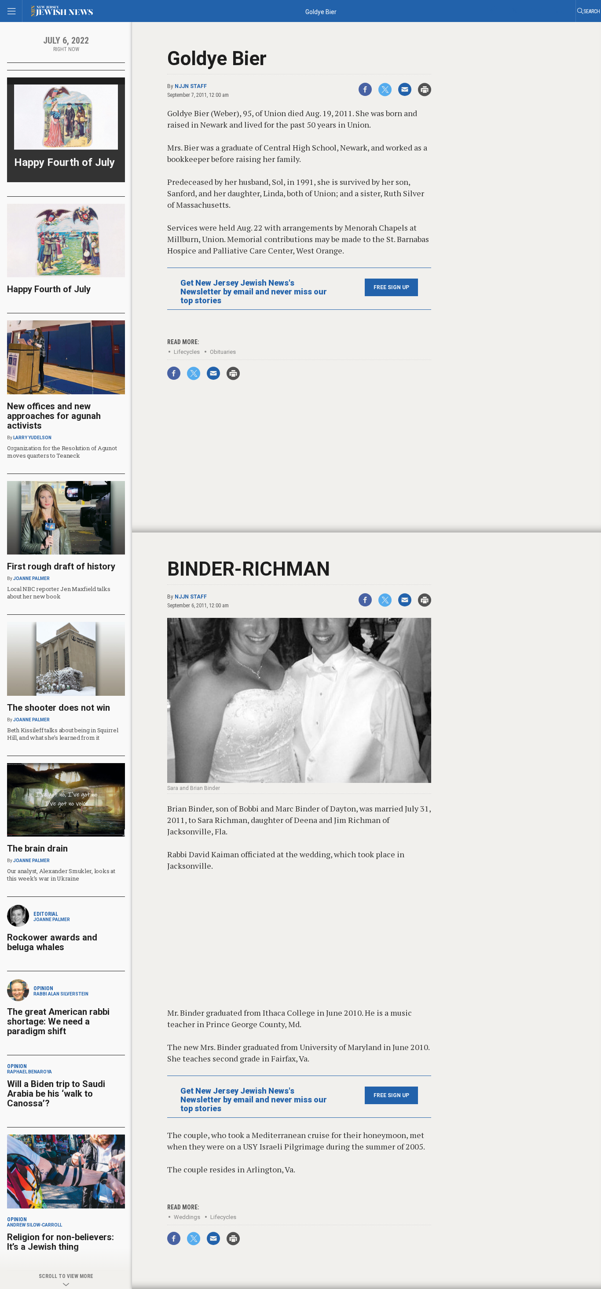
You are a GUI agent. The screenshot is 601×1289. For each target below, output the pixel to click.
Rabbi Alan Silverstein (60, 994)
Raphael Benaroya (29, 1071)
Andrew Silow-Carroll (34, 1225)
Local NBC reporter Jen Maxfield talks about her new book (58, 592)
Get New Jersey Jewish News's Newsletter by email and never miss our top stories (253, 292)
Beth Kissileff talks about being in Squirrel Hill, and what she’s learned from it (62, 734)
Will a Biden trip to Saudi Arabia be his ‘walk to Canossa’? (56, 1094)
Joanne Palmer (31, 578)
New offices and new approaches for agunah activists (54, 416)
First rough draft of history (61, 566)
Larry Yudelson (32, 437)
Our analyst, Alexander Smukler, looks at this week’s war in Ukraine (61, 874)
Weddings (187, 1217)
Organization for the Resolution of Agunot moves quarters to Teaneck (62, 451)
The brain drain (37, 848)
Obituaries (223, 352)
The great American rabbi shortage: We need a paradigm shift (58, 1021)
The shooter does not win (58, 707)
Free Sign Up (391, 287)
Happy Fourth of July (64, 162)
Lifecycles (187, 352)
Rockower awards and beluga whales (52, 942)
